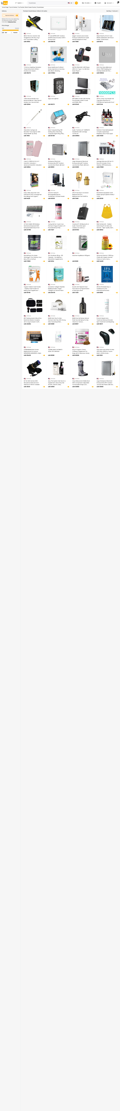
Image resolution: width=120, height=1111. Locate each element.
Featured (115, 11)
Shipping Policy (12, 22)
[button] (86, 3)
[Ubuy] (4, 3)
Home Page (5, 7)
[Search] (76, 3)
